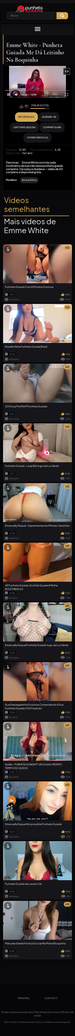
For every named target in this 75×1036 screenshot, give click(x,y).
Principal (24, 998)
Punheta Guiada (25, 1022)
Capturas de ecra (24, 127)
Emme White (29, 180)
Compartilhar (52, 127)
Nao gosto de (26, 106)
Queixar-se (49, 116)
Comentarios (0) (37, 137)
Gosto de (21, 106)
